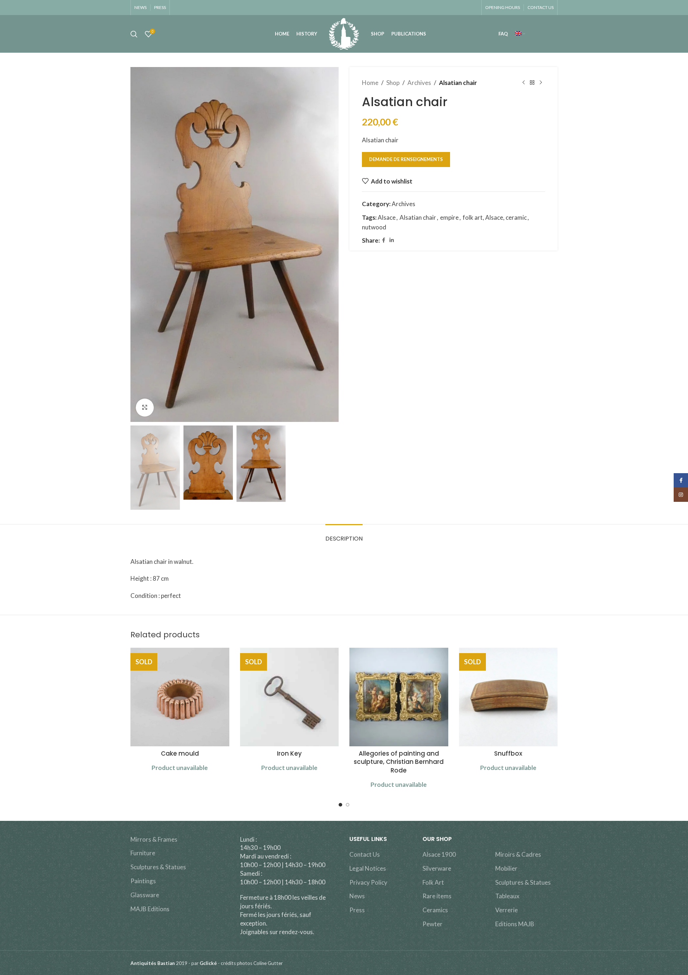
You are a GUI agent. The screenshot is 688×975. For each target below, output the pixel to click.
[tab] (344, 535)
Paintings (143, 881)
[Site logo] (344, 33)
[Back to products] (532, 83)
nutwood (374, 227)
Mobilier (506, 868)
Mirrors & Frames (153, 839)
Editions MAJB (514, 924)
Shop (393, 82)
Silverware (436, 868)
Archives (419, 82)
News (357, 896)
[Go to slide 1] (340, 805)
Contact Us (364, 854)
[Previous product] (523, 83)
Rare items (437, 896)
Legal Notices (367, 868)
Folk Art (433, 882)
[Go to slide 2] (347, 805)
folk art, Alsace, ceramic (495, 217)
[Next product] (540, 83)
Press (357, 910)
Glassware (144, 895)
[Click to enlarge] (145, 408)
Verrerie (506, 910)
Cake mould (180, 753)
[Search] (134, 34)
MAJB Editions (149, 909)
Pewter (432, 924)
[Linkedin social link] (391, 240)
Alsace (387, 217)
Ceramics (435, 910)
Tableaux (507, 896)
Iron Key (289, 753)
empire (449, 217)
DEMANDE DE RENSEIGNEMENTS (406, 159)
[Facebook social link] (383, 240)
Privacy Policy (368, 882)
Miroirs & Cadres (518, 854)
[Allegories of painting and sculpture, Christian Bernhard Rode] (398, 697)
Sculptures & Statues (158, 867)
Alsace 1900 (439, 854)
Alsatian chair (418, 217)
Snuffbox (508, 753)
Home (370, 82)
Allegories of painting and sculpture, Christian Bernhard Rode (399, 762)
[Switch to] (520, 34)
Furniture (142, 853)
